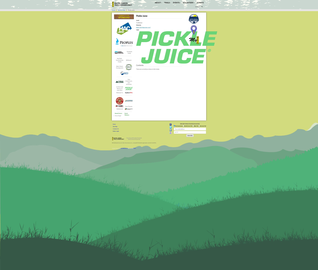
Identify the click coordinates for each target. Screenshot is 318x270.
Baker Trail (196, 126)
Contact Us (116, 129)
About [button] (158, 3)
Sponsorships (121, 10)
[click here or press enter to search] (202, 6)
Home (113, 10)
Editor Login (116, 131)
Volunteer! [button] (188, 3)
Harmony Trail (203, 126)
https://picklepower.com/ (143, 27)
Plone (135, 148)
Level (137, 20)
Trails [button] (167, 3)
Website (138, 25)
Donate (200, 3)
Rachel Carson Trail (188, 126)
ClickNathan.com (124, 148)
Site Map (115, 126)
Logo (137, 29)
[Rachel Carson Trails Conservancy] (122, 4)
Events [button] (176, 3)
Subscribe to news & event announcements (190, 123)
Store (114, 124)
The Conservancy (179, 126)
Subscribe (190, 135)
